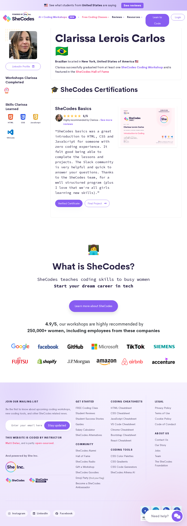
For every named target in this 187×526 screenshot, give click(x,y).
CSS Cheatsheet (120, 413)
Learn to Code (157, 20)
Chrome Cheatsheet (122, 429)
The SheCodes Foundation (163, 463)
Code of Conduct (165, 424)
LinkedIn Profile (21, 66)
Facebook (66, 513)
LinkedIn (42, 513)
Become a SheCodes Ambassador (88, 485)
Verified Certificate (69, 203)
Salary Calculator (85, 429)
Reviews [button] (117, 17)
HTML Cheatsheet (121, 408)
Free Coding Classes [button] (94, 17)
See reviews (132, 5)
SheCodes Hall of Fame (92, 72)
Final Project (95, 203)
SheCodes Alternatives (89, 435)
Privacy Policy (163, 408)
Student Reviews (85, 413)
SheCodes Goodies (87, 472)
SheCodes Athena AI (123, 472)
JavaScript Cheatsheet (123, 418)
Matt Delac (12, 443)
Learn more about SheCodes (93, 306)
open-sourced (44, 443)
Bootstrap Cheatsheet (123, 435)
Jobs (157, 450)
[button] (59, 17)
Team (158, 456)
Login (178, 17)
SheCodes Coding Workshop (142, 67)
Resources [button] (134, 17)
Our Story (160, 445)
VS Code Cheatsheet (123, 424)
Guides (80, 424)
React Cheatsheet (121, 440)
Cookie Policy (163, 418)
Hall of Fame (83, 456)
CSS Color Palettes (122, 456)
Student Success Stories (90, 418)
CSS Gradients (119, 461)
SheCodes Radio (85, 461)
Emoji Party (82, 477)
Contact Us (161, 439)
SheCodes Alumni (86, 450)
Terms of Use (162, 413)
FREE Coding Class (87, 408)
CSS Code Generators (124, 467)
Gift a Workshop (85, 467)
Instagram (18, 513)
